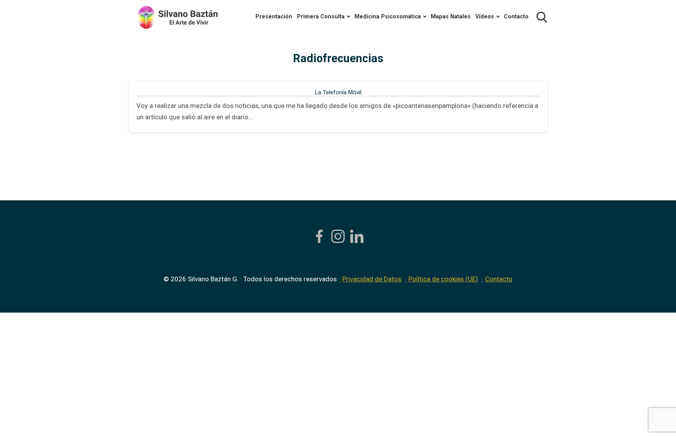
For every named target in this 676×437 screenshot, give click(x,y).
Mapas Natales (451, 16)
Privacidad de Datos (371, 279)
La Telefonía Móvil (338, 92)
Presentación (273, 16)
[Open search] (541, 17)
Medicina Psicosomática (387, 16)
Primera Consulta (321, 16)
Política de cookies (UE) (443, 279)
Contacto (516, 16)
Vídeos (484, 16)
